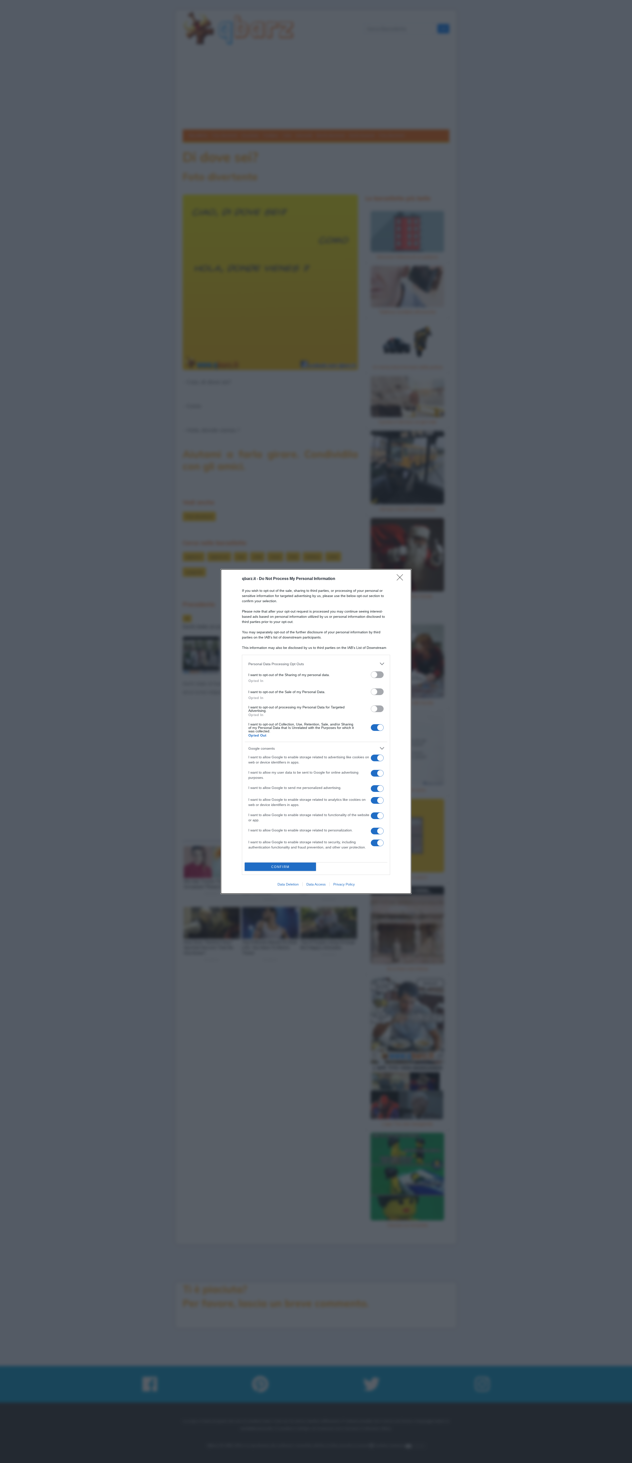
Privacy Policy (344, 884)
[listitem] (316, 663)
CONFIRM (280, 867)
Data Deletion (288, 884)
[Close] (401, 579)
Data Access (316, 884)
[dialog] (316, 731)
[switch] (377, 674)
